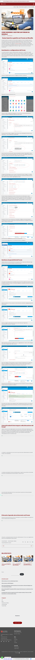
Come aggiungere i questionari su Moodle (28, 564)
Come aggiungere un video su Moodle (16, 565)
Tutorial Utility (4, 605)
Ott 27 (3, 563)
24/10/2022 (3, 35)
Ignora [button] (30, 1)
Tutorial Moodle (9, 35)
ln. (30, 541)
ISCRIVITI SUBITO (17, 622)
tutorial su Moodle (18, 43)
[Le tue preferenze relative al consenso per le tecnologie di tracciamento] (1, 495)
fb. (23, 541)
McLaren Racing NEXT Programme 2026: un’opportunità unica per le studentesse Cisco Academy (17, 589)
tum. (32, 541)
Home (15, 6)
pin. (27, 541)
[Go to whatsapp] (2, 657)
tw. (25, 541)
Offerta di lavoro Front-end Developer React (10, 581)
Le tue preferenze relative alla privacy (21, 658)
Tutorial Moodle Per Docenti (6, 542)
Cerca (22, 574)
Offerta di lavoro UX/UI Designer (7, 583)
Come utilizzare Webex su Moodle (6, 565)
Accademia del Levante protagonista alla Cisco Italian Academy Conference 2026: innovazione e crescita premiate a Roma (16, 593)
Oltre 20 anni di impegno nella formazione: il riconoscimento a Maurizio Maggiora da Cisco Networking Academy (17, 586)
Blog (17, 6)
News (2, 601)
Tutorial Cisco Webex (5, 602)
